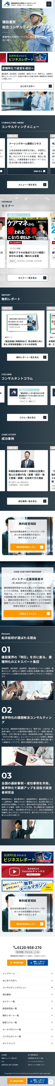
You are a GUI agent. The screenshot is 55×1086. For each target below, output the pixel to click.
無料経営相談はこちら (26, 547)
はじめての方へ (27, 86)
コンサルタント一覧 (12, 1036)
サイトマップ (9, 1043)
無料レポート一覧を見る (27, 357)
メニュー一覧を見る (27, 184)
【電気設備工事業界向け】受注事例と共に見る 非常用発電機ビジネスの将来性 (23, 343)
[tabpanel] (23, 327)
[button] (48, 4)
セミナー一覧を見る (27, 277)
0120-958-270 (29, 947)
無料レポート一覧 (11, 1015)
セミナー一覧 (9, 1001)
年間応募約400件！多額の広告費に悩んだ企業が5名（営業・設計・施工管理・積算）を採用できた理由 (27, 474)
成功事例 (7, 994)
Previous (27, 52)
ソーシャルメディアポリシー (36, 1061)
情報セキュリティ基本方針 (9, 1058)
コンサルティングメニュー (15, 987)
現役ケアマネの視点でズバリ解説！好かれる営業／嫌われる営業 (27, 254)
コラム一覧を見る (27, 417)
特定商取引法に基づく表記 (35, 1058)
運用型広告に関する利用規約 (10, 1065)
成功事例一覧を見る (27, 501)
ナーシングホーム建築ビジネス (25, 143)
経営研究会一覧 (10, 1008)
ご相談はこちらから (27, 613)
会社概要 (4, 1055)
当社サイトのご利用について (36, 1065)
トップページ (9, 973)
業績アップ (32, 401)
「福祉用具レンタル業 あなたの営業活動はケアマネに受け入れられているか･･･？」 (31, 395)
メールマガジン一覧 (12, 1029)
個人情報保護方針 (33, 1055)
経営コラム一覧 (10, 1022)
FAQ (3, 1061)
